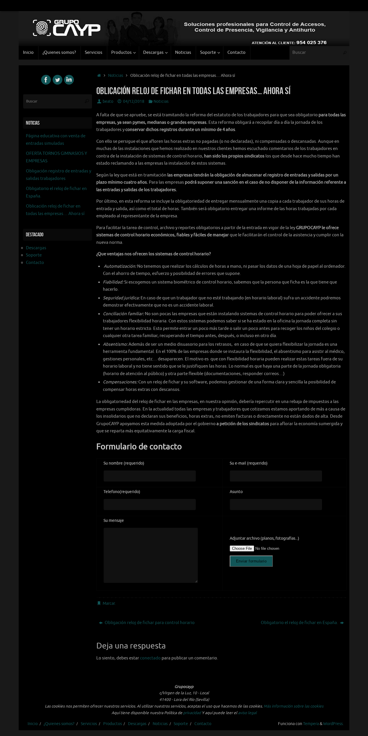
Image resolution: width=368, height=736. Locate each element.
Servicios (89, 723)
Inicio (33, 723)
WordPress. (333, 723)
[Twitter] (57, 80)
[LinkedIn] (69, 80)
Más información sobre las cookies (293, 706)
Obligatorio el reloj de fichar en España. (300, 622)
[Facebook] (46, 80)
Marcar (109, 603)
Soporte (34, 255)
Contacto (35, 262)
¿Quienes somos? (59, 723)
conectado (150, 658)
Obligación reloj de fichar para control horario (149, 622)
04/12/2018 (133, 101)
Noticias (115, 75)
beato (108, 101)
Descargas (36, 248)
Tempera (311, 723)
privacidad (192, 712)
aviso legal (247, 712)
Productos (112, 723)
